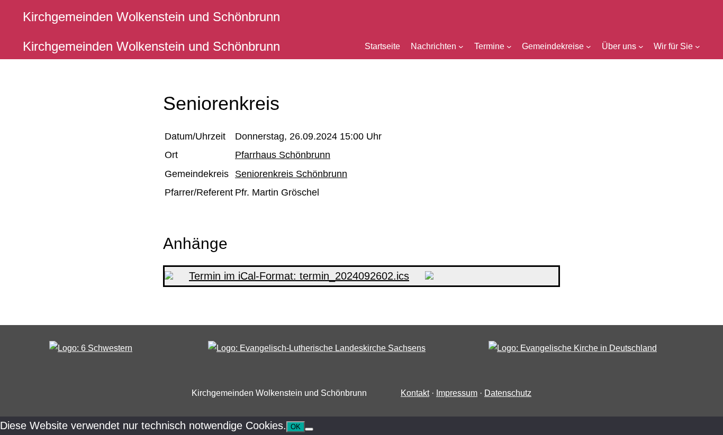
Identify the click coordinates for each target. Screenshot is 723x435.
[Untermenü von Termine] (509, 46)
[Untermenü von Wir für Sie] (697, 46)
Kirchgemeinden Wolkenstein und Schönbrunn (151, 17)
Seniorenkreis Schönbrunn (291, 174)
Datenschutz (507, 392)
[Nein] (309, 429)
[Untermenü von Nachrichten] (461, 46)
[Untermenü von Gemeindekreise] (588, 46)
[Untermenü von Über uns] (641, 46)
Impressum (456, 392)
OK (296, 427)
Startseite (382, 46)
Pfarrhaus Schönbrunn (282, 155)
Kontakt (415, 392)
